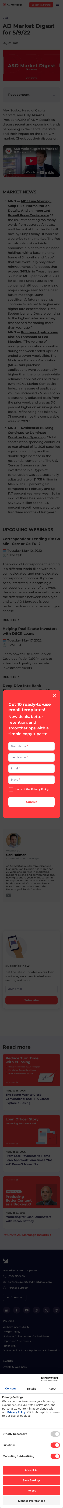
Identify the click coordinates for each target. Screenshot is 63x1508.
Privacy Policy (40, 789)
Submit (31, 802)
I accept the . (32, 789)
